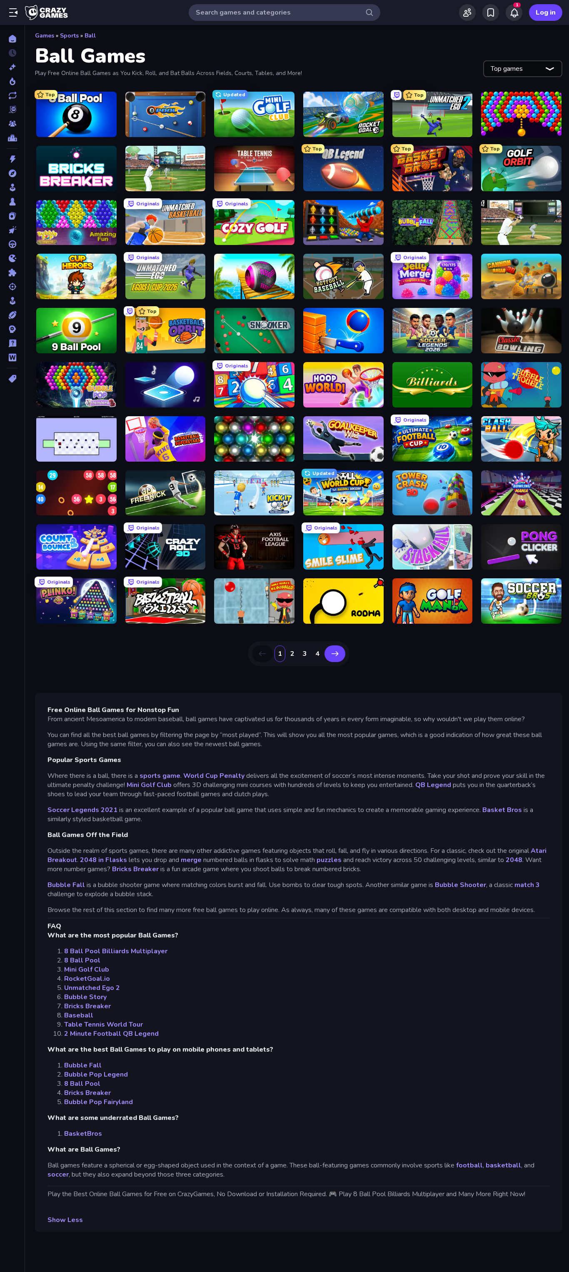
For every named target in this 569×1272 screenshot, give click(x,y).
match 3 (527, 885)
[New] (12, 67)
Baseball (78, 1015)
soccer (58, 1174)
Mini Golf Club (149, 785)
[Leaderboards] (12, 138)
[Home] (12, 39)
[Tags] (12, 379)
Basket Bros (502, 810)
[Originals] (12, 109)
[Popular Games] (12, 81)
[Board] (12, 202)
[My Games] (490, 12)
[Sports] (12, 315)
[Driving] (12, 244)
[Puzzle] (12, 272)
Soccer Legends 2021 (82, 810)
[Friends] (467, 12)
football (469, 1165)
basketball (503, 1165)
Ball (90, 36)
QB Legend (433, 785)
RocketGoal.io (87, 978)
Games (44, 36)
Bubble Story (85, 997)
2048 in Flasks (103, 860)
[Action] (12, 159)
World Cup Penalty (214, 775)
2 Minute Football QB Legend (111, 1033)
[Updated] (12, 95)
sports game (160, 775)
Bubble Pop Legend (96, 1074)
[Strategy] (12, 329)
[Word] (12, 357)
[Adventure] (12, 173)
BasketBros (83, 1133)
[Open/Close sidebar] (13, 12)
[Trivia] (12, 343)
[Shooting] (12, 287)
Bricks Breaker (135, 869)
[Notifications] (514, 12)
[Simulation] (12, 301)
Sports (69, 36)
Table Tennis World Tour (103, 1024)
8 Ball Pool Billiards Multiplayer (115, 951)
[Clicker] (12, 230)
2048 (514, 860)
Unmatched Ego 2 (92, 987)
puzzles (329, 860)
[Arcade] (12, 187)
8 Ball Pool (82, 960)
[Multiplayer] (12, 124)
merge (191, 860)
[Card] (12, 216)
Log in (546, 12)
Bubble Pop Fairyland (98, 1102)
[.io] (12, 258)
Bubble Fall (66, 885)
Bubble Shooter (460, 885)
